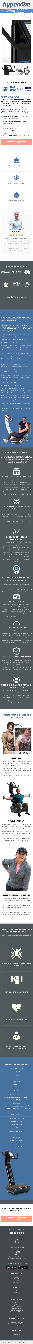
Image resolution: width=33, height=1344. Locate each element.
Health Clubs (16, 1308)
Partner (16, 1293)
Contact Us (27, 12)
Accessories (16, 1282)
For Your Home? (11, 11)
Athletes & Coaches (16, 1310)
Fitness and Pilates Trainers (16, 1324)
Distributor (16, 1291)
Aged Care (16, 1305)
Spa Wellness (16, 1326)
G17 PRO (16, 1279)
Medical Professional (16, 1303)
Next (28, 72)
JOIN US (29, 9)
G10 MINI (16, 1277)
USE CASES (18, 12)
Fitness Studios (16, 1306)
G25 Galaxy (16, 1281)
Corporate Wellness (16, 1312)
